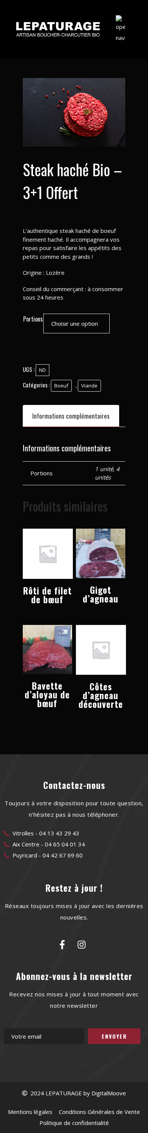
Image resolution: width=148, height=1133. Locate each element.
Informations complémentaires (71, 416)
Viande (89, 385)
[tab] (71, 416)
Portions (33, 318)
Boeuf (61, 385)
